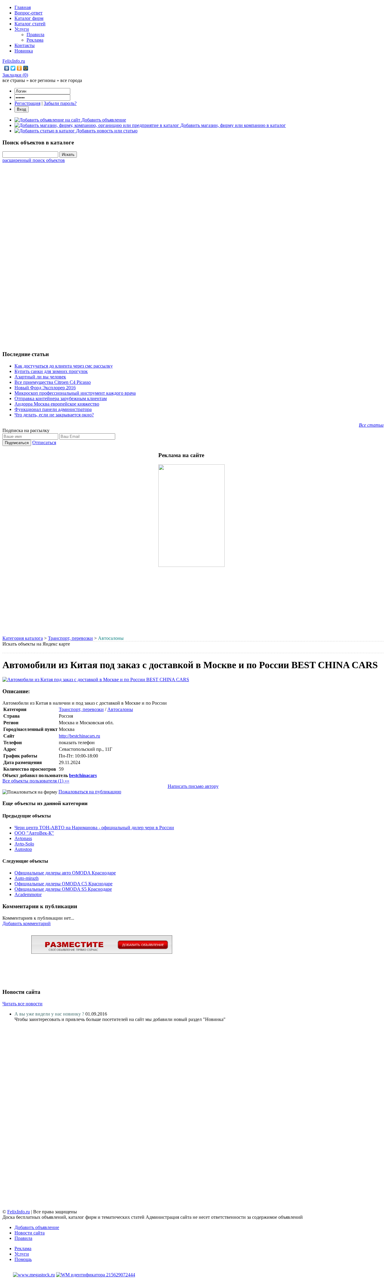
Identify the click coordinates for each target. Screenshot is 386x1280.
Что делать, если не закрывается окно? (54, 414)
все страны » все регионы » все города (42, 80)
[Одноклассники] (19, 68)
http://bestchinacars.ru (79, 735)
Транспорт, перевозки (70, 638)
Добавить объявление (36, 1227)
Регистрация (27, 103)
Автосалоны (120, 709)
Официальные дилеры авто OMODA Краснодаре (65, 872)
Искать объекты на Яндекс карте (36, 643)
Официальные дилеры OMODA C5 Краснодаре (63, 883)
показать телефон (77, 742)
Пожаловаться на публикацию (90, 791)
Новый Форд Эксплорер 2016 (45, 387)
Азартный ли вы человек (40, 376)
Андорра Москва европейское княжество (56, 403)
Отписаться (44, 442)
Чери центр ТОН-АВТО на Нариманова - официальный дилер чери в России (94, 827)
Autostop (23, 849)
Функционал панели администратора (53, 409)
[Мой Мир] (26, 68)
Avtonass (23, 838)
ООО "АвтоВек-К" (34, 833)
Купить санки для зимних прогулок (51, 371)
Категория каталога (22, 638)
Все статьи (371, 425)
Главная (22, 7)
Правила (35, 34)
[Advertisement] (193, 253)
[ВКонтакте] (7, 68)
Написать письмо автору (193, 786)
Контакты (24, 45)
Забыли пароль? (60, 103)
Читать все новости (22, 1003)
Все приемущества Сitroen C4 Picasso (52, 382)
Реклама (35, 40)
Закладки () (15, 74)
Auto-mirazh (26, 878)
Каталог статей (30, 23)
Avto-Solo (24, 843)
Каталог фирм (28, 18)
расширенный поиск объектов (33, 160)
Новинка (23, 50)
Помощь (23, 1259)
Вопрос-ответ (28, 12)
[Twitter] (13, 68)
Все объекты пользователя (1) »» (35, 780)
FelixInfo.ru (13, 61)
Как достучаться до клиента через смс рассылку (63, 365)
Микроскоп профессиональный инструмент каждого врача (75, 393)
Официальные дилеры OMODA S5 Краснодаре (63, 889)
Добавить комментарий (26, 923)
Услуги (21, 29)
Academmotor (28, 894)
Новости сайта (29, 1232)
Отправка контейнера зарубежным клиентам (60, 398)
